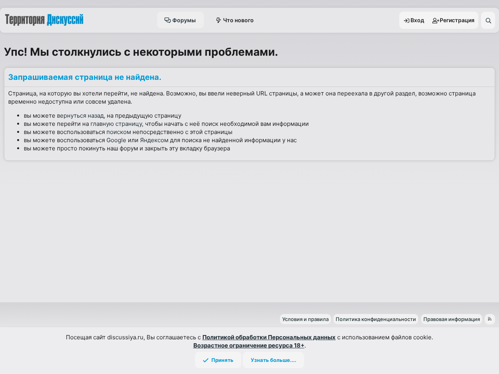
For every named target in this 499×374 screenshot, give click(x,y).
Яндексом (154, 140)
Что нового (238, 20)
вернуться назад (80, 115)
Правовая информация (451, 319)
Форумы (184, 20)
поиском (118, 132)
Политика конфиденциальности (376, 319)
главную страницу (116, 123)
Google (116, 140)
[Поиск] (488, 20)
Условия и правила (305, 319)
